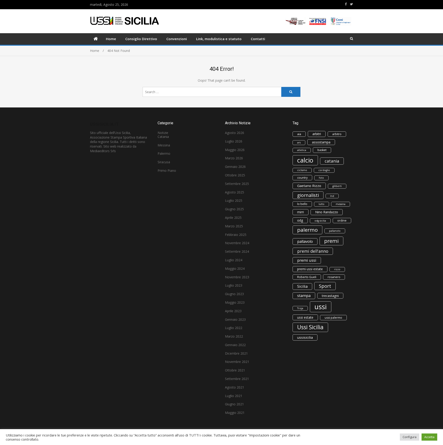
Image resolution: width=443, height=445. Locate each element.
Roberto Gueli (306, 277)
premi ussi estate (310, 269)
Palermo (164, 153)
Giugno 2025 (234, 209)
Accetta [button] (429, 437)
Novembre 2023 (237, 277)
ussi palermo (333, 318)
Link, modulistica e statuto (219, 38)
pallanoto (335, 230)
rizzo (337, 269)
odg (300, 220)
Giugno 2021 (234, 404)
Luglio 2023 (233, 285)
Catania (163, 136)
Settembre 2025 (237, 183)
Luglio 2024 (233, 260)
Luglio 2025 (233, 200)
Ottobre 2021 (235, 370)
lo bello (302, 204)
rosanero (334, 277)
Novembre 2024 (237, 243)
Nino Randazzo (326, 212)
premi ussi (306, 260)
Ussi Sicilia (310, 327)
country (302, 178)
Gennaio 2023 (235, 319)
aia (299, 134)
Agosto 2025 (234, 192)
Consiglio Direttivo (141, 38)
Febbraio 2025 (235, 234)
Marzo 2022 (234, 336)
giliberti (337, 186)
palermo (307, 229)
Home (111, 38)
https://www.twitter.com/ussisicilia (351, 4)
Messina (164, 145)
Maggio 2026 (235, 150)
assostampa (321, 142)
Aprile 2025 (233, 217)
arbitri (316, 134)
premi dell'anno (312, 251)
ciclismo (302, 170)
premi (331, 240)
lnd (332, 196)
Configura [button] (409, 437)
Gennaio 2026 (235, 166)
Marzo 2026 (234, 158)
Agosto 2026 (234, 133)
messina (340, 204)
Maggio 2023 (235, 302)
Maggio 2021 (235, 412)
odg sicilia (320, 220)
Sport (325, 286)
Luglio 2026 (233, 141)
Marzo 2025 (234, 226)
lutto (321, 204)
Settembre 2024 (237, 251)
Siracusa (164, 162)
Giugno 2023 (234, 294)
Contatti (258, 38)
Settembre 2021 (237, 379)
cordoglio (324, 170)
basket (321, 150)
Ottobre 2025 (235, 175)
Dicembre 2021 (236, 353)
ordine (342, 220)
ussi (320, 306)
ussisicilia (305, 337)
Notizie (163, 133)
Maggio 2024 (235, 268)
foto (321, 177)
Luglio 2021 (233, 396)
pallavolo (305, 241)
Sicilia (302, 286)
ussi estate (305, 317)
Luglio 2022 (233, 328)
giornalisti (308, 195)
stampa (304, 295)
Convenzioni (176, 38)
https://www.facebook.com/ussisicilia (346, 4)
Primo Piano (167, 170)
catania (332, 161)
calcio (305, 160)
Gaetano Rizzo (309, 185)
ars (299, 142)
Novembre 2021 (237, 361)
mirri (300, 212)
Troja (300, 308)
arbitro (336, 134)
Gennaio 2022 (235, 345)
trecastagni (330, 296)
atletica (301, 150)
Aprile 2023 (233, 311)
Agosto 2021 (234, 387)
